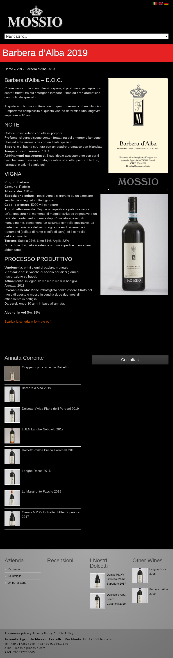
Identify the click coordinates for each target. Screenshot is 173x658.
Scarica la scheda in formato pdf (27, 321)
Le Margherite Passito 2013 (41, 491)
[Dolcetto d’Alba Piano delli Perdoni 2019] (12, 415)
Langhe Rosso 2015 (36, 471)
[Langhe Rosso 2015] (12, 477)
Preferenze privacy (18, 633)
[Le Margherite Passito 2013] (12, 498)
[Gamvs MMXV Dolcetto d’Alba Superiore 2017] (12, 518)
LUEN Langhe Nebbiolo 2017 (43, 429)
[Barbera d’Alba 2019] (12, 394)
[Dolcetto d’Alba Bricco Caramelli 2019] (12, 456)
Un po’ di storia (17, 582)
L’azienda (14, 569)
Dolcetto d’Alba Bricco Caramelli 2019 (48, 450)
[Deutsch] (166, 3)
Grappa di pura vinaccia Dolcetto (45, 367)
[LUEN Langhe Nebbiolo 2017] (12, 435)
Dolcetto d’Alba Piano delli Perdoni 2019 (50, 408)
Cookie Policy (63, 633)
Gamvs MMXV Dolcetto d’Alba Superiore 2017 (116, 579)
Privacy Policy (42, 633)
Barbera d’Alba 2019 (36, 388)
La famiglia (14, 576)
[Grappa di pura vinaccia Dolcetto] (12, 373)
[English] (161, 3)
